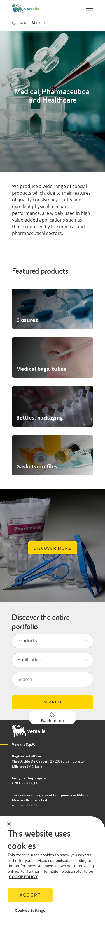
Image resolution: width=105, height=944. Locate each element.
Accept (30, 895)
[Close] (9, 824)
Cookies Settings (30, 910)
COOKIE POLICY (23, 876)
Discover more (52, 548)
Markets (38, 23)
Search (52, 702)
